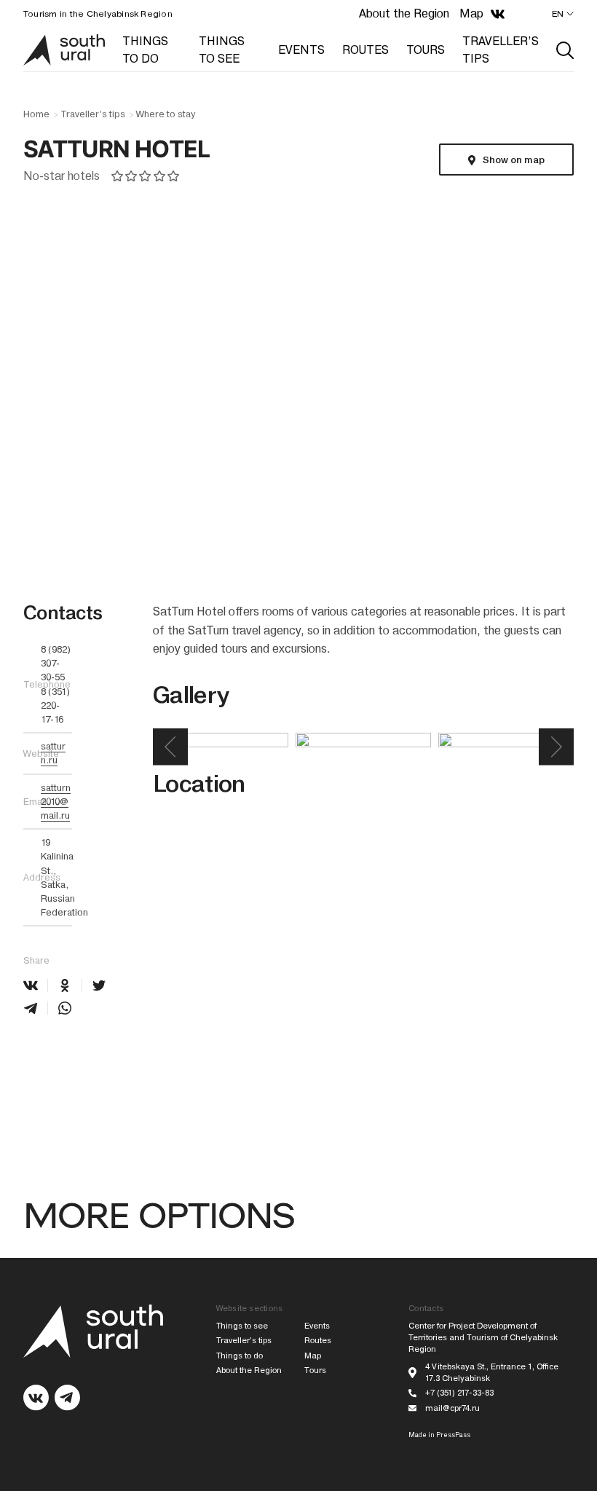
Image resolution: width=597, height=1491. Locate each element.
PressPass (453, 1435)
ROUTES (365, 50)
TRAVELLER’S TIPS (500, 50)
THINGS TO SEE (222, 50)
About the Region (404, 13)
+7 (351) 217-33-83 (459, 1393)
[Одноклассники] (65, 985)
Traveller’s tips (92, 114)
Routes (317, 1340)
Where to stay (165, 114)
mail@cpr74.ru (452, 1408)
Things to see (242, 1326)
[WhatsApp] (65, 1008)
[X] (99, 985)
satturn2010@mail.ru (56, 801)
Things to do (239, 1356)
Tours (315, 1370)
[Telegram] (30, 1008)
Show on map (513, 159)
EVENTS (301, 50)
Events (317, 1326)
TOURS (425, 50)
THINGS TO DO (145, 50)
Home (36, 114)
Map (471, 13)
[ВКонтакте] (30, 985)
